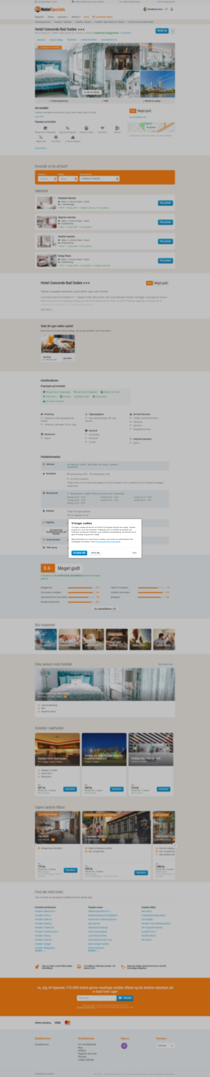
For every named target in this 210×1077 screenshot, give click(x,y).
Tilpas (134, 553)
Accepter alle (79, 553)
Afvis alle (95, 553)
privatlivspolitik (101, 542)
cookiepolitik (115, 542)
